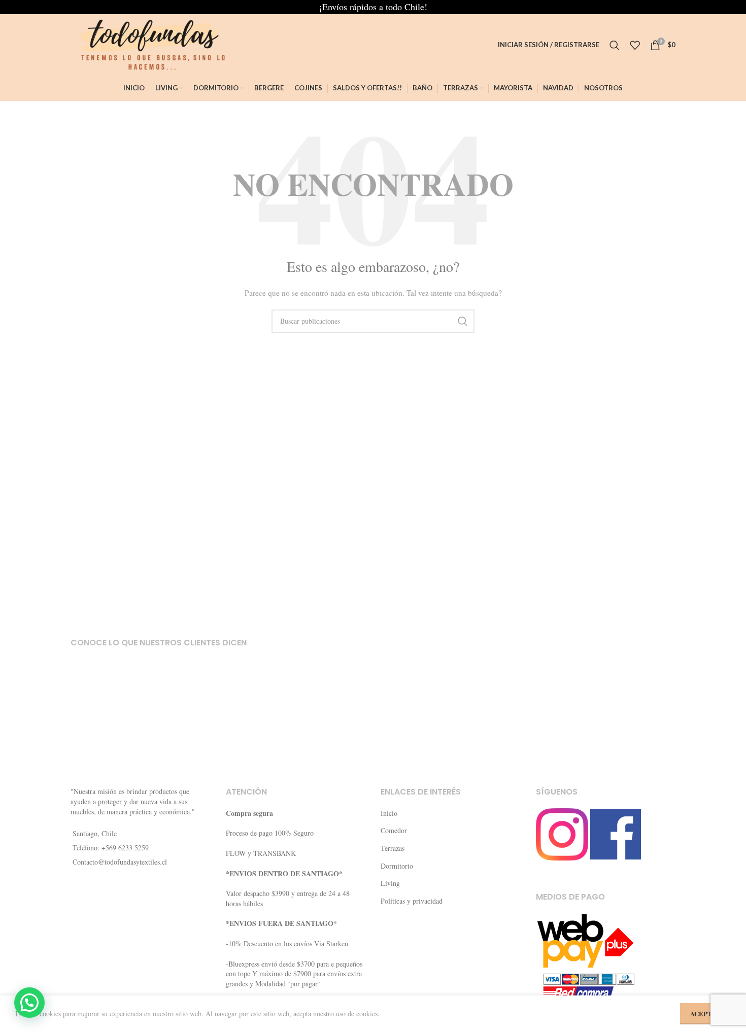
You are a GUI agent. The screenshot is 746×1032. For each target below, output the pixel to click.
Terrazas (392, 848)
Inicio (389, 813)
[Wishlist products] (635, 45)
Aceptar (705, 1013)
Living (390, 883)
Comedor (394, 830)
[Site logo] (149, 44)
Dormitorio (397, 866)
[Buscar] (614, 45)
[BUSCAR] (462, 321)
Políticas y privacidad (412, 901)
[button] (29, 1002)
